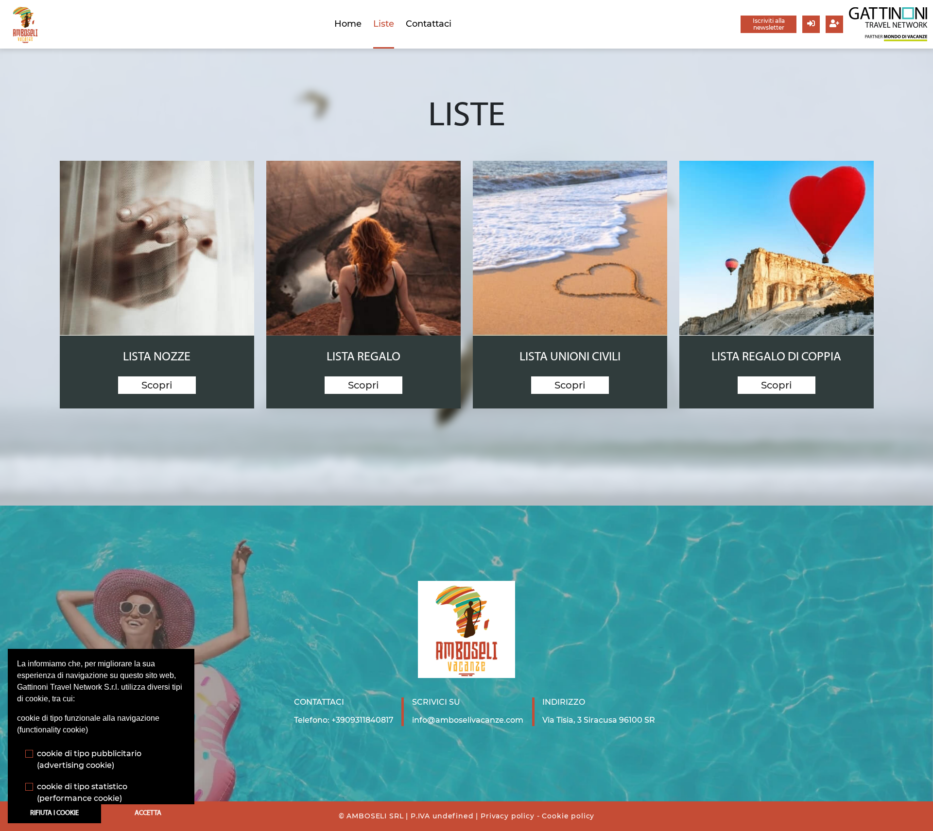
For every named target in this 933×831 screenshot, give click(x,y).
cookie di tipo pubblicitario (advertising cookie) (89, 759)
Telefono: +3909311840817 (344, 720)
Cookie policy (568, 816)
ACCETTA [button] (148, 813)
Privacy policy (508, 816)
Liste (383, 23)
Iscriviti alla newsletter (769, 24)
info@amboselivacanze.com (467, 720)
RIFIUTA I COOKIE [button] (54, 813)
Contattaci (428, 23)
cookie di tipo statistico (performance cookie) (82, 792)
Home (348, 23)
